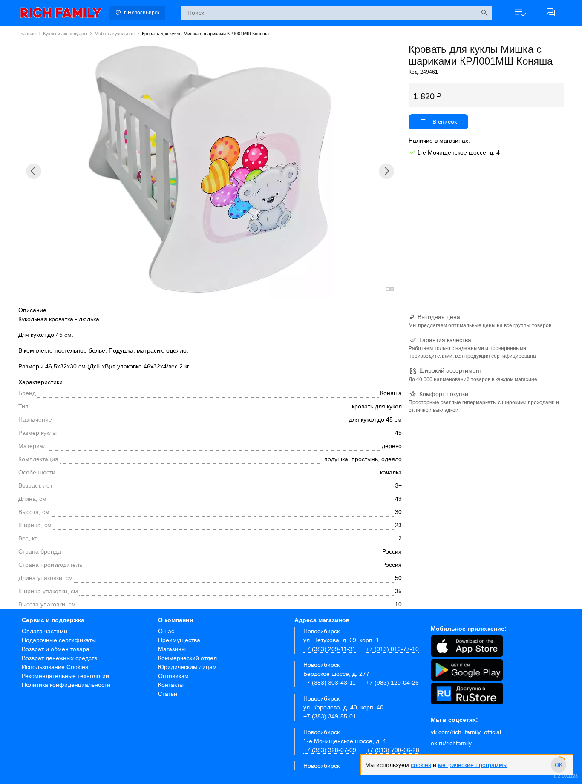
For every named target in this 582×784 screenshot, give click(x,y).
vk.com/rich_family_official (466, 732)
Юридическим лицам (187, 666)
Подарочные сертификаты (59, 640)
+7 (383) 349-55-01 (329, 716)
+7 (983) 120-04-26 (392, 682)
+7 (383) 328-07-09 (329, 750)
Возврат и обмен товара (55, 649)
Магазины (172, 649)
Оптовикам (173, 675)
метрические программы (472, 764)
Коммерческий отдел (187, 658)
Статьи (167, 693)
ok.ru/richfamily (451, 743)
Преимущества (179, 640)
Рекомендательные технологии (65, 675)
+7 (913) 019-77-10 (392, 649)
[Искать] (484, 13)
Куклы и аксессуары (65, 33)
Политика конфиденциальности (66, 684)
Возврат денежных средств (59, 658)
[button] (520, 13)
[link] (61, 12)
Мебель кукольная (115, 33)
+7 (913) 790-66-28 (392, 750)
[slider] (558, 764)
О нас (166, 631)
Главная (27, 33)
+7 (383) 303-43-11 (329, 682)
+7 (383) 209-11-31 (329, 649)
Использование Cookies (55, 666)
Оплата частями (44, 631)
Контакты (171, 684)
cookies (421, 764)
